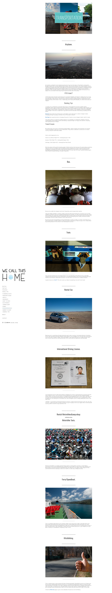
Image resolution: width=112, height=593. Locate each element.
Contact (4, 318)
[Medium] (9, 322)
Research (47, 114)
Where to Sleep (7, 310)
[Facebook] (2, 322)
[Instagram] (4, 322)
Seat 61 (55, 280)
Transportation (7, 308)
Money (4, 306)
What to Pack (6, 301)
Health (4, 297)
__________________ (69, 295)
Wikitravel (52, 589)
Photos (4, 286)
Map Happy (47, 117)
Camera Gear (6, 304)
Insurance (5, 299)
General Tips (6, 311)
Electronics (6, 302)
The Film (4, 288)
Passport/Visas (7, 295)
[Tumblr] (5, 322)
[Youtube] (7, 322)
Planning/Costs (7, 293)
